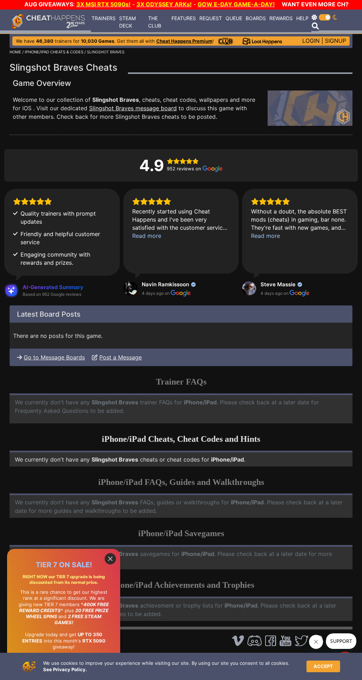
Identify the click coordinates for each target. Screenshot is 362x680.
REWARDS (281, 18)
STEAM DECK (127, 22)
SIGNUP (335, 40)
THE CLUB (154, 22)
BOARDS (256, 18)
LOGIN (311, 40)
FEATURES (183, 18)
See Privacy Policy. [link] (65, 669)
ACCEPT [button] (323, 666)
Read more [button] (146, 235)
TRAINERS (104, 18)
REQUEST (210, 18)
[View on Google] (130, 288)
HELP (302, 18)
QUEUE (234, 18)
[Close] (110, 558)
